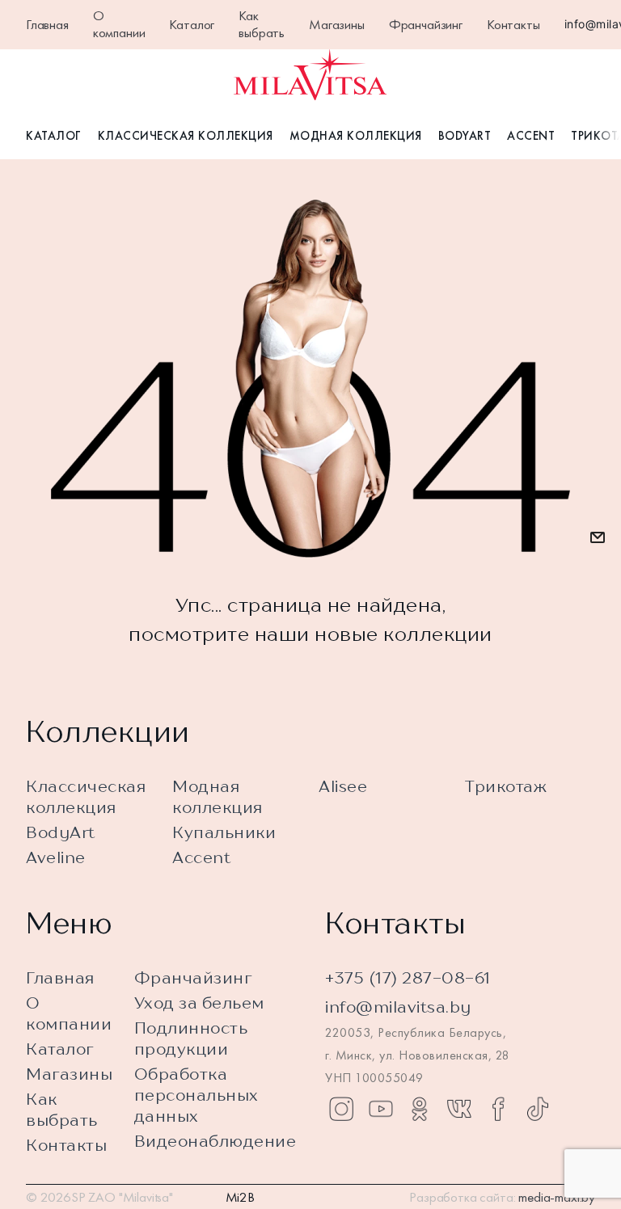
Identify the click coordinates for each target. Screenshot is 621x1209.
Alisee (343, 786)
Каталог (191, 24)
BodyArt (465, 135)
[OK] (419, 1109)
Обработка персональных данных (196, 1095)
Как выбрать (262, 23)
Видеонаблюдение (215, 1141)
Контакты (513, 24)
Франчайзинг (426, 24)
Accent (531, 135)
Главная (47, 24)
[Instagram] (341, 1109)
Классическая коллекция (185, 135)
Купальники (224, 832)
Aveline (56, 857)
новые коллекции (403, 633)
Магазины (337, 24)
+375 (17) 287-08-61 (408, 977)
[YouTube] (381, 1109)
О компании (119, 23)
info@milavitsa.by (398, 1006)
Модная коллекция (355, 135)
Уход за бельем (199, 1002)
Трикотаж (506, 786)
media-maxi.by (556, 1197)
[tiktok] (538, 1109)
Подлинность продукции (191, 1038)
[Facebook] (498, 1109)
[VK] (459, 1109)
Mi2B (240, 1197)
